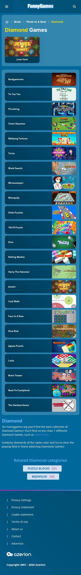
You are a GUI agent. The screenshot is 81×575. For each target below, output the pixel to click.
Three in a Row (36, 22)
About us (17, 529)
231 (54, 468)
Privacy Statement (22, 507)
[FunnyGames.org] (7, 22)
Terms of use (19, 521)
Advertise (17, 543)
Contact (16, 536)
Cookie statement (22, 514)
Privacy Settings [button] (21, 500)
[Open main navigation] (6, 6)
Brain (17, 22)
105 (51, 476)
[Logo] (40, 6)
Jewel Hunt (41, 434)
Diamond (57, 22)
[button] (74, 6)
